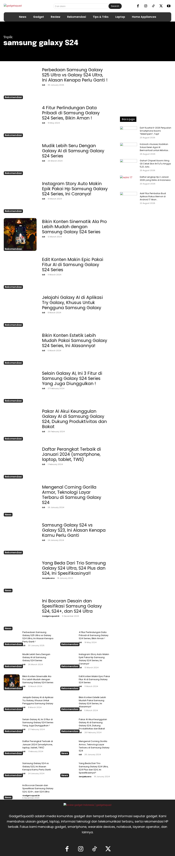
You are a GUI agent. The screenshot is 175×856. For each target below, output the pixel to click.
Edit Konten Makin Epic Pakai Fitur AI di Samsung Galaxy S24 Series (72, 265)
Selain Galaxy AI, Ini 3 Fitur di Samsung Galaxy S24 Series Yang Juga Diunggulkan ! (72, 378)
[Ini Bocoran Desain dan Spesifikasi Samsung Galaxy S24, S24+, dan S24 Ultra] (20, 613)
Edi (43, 85)
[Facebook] (137, 6)
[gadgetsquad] (22, 6)
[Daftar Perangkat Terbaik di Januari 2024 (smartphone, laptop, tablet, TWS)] (20, 462)
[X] (161, 6)
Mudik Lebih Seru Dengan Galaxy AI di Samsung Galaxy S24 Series (73, 151)
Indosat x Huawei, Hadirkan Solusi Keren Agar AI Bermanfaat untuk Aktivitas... (155, 147)
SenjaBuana (48, 578)
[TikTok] (153, 6)
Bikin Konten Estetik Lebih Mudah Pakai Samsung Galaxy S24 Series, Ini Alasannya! (74, 340)
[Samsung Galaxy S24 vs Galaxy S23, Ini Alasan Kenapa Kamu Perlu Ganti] (20, 538)
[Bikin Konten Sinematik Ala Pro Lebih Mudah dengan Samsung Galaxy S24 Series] (20, 234)
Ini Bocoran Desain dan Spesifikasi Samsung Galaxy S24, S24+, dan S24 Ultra (72, 606)
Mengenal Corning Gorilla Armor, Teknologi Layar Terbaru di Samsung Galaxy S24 (71, 494)
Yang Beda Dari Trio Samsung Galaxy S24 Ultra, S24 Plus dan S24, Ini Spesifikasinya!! (74, 568)
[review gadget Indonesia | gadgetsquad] (87, 805)
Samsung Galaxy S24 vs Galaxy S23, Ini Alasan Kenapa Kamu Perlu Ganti (74, 530)
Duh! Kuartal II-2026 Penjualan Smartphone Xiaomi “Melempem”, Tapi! (155, 130)
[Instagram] (145, 6)
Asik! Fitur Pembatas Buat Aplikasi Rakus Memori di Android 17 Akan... (153, 196)
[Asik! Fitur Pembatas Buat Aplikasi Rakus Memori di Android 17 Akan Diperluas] (128, 320)
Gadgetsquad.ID (50, 616)
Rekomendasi (13, 97)
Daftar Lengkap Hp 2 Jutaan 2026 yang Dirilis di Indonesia (155, 178)
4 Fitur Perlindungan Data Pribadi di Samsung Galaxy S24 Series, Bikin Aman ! (71, 113)
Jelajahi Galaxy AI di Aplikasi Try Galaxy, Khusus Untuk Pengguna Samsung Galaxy (72, 302)
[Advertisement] (145, 87)
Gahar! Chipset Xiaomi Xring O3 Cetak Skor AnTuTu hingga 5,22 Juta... (155, 163)
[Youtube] (168, 6)
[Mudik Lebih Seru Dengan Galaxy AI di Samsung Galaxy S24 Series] (20, 158)
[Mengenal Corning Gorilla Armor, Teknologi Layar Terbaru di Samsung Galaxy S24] (20, 500)
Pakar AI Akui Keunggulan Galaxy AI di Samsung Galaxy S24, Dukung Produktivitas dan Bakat (74, 419)
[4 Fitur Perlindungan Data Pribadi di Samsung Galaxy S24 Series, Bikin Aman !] (20, 120)
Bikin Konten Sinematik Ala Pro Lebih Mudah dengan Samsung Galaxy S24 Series (74, 227)
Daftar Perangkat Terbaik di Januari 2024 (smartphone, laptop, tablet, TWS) (71, 454)
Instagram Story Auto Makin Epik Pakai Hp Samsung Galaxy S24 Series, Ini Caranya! (75, 189)
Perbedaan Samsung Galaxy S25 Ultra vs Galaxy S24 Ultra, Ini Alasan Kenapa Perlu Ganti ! (74, 75)
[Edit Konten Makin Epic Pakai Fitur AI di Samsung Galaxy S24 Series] (20, 272)
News (8, 514)
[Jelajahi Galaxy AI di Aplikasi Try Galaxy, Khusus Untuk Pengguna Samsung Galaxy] (20, 310)
